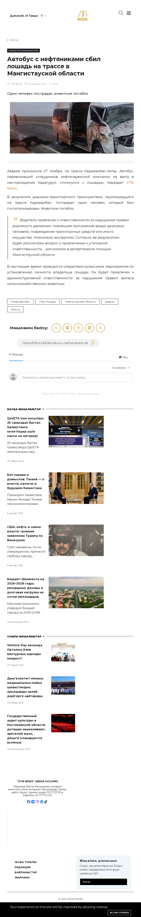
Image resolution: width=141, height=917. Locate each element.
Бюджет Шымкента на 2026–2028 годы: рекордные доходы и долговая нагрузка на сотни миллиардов (25, 587)
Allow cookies (119, 912)
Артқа (14, 40)
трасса (15, 309)
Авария (109, 301)
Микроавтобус (20, 301)
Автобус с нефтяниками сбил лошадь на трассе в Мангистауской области (54, 66)
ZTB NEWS (16, 83)
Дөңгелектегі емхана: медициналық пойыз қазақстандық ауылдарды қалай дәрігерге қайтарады (25, 687)
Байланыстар (26, 872)
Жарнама (22, 877)
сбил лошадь (47, 301)
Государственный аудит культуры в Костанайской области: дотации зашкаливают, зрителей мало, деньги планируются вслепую (26, 729)
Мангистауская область (80, 301)
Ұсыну (86, 882)
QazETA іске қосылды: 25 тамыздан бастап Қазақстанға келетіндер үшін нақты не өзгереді (25, 427)
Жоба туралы (26, 862)
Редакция (22, 867)
